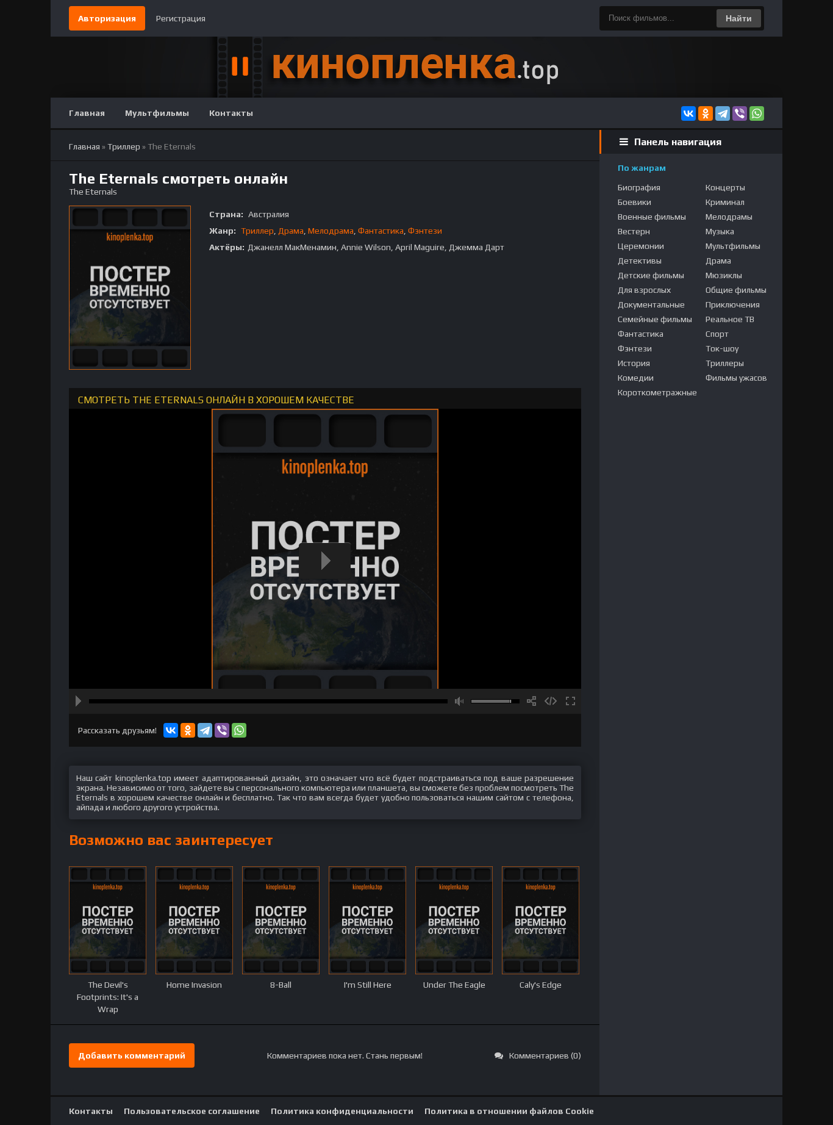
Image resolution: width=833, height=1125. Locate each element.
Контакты (231, 113)
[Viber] (739, 113)
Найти (739, 18)
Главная (87, 113)
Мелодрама (331, 230)
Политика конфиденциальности (342, 1111)
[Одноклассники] (705, 113)
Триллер (257, 230)
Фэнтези (425, 230)
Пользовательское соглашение (192, 1111)
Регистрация (181, 18)
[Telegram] (722, 113)
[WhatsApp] (756, 113)
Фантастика (381, 230)
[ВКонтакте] (688, 113)
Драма (291, 230)
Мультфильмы (157, 113)
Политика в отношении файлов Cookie (509, 1111)
